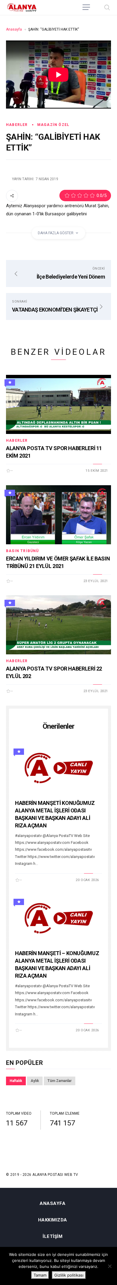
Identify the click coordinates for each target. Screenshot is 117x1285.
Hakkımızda (52, 1220)
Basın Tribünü (22, 551)
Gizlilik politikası (68, 1275)
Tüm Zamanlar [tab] (59, 1081)
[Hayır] (109, 1266)
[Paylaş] (12, 195)
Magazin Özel (53, 125)
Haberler (17, 125)
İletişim (52, 1236)
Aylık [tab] (35, 1081)
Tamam (40, 1275)
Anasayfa (14, 29)
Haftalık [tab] (16, 1081)
